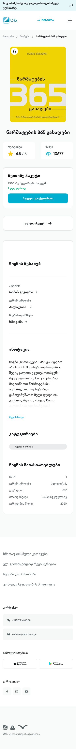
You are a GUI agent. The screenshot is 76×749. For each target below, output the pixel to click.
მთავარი (8, 36)
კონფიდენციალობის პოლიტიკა (29, 584)
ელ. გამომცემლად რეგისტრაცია (29, 564)
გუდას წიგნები (24, 446)
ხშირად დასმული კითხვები (25, 553)
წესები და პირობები (19, 574)
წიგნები (25, 36)
